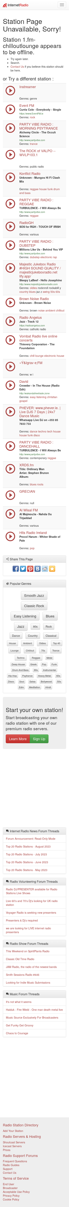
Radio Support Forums (20, 1155)
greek (33, 664)
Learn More (18, 738)
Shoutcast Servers (14, 1142)
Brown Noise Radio (34, 298)
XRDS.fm (26, 464)
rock (32, 117)
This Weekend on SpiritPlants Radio (27, 951)
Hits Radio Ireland (33, 532)
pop (32, 548)
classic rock (34, 605)
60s (58, 292)
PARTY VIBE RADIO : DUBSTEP (36, 243)
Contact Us (17, 66)
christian (52, 397)
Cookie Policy (11, 1199)
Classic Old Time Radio (20, 959)
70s (43, 650)
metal (49, 657)
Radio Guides (11, 1165)
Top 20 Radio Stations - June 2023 (27, 862)
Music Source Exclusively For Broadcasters (32, 1017)
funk (50, 189)
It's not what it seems (18, 1002)
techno (42, 431)
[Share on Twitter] (23, 569)
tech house (54, 431)
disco (37, 435)
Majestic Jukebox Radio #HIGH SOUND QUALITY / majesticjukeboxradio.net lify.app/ (40, 269)
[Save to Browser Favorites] (52, 569)
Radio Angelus (30, 317)
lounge (39, 356)
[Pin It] (30, 569)
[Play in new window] (10, 132)
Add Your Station (13, 1131)
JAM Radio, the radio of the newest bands (31, 967)
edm (21, 687)
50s (52, 292)
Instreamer (27, 86)
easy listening (38, 397)
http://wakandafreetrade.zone (34, 393)
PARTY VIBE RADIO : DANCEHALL (36, 444)
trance (34, 144)
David (23, 381)
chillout (60, 310)
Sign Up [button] (39, 738)
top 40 (56, 643)
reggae (34, 189)
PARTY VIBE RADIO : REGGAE (36, 201)
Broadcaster (10, 1188)
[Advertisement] (34, 789)
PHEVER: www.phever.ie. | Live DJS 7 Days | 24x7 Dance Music (40, 411)
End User (8, 1184)
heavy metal (44, 675)
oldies (33, 288)
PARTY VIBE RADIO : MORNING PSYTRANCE (38, 126)
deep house (18, 664)
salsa (32, 681)
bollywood (46, 681)
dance (33, 431)
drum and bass (20, 670)
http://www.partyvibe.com (32, 140)
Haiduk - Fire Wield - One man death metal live (34, 1010)
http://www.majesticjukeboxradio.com (38, 284)
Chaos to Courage (17, 1033)
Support (7, 1169)
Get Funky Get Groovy (19, 1025)
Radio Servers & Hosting (22, 1136)
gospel (23, 401)
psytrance (27, 675)
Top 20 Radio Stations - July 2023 (26, 854)
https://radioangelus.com (32, 325)
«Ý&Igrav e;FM (30, 362)
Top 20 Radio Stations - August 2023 (28, 846)
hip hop (12, 675)
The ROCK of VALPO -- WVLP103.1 (37, 152)
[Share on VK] (37, 569)
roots (40, 484)
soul (21, 681)
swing (46, 292)
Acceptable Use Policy (16, 1192)
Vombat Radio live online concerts (38, 337)
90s (36, 670)
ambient (50, 310)
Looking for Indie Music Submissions (28, 982)
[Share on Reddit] (45, 569)
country (23, 292)
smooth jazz (34, 595)
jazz (20, 626)
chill (32, 356)
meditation (34, 687)
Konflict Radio (29, 173)
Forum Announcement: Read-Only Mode (30, 838)
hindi (48, 687)
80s (35, 626)
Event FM (26, 105)
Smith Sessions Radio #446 (22, 975)
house (43, 189)
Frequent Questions (15, 1161)
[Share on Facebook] (16, 569)
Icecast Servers (12, 1146)
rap (55, 257)
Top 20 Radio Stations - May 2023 (26, 870)
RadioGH (26, 222)
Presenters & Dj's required (22, 920)
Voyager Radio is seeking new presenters (31, 912)
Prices (6, 1150)
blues (32, 292)
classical (51, 636)
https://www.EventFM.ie (31, 113)
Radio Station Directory (20, 1124)
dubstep (35, 257)
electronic (46, 257)
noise (41, 310)
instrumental (49, 670)
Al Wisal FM (28, 509)
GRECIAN (27, 491)
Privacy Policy (11, 1195)
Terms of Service (16, 1178)
